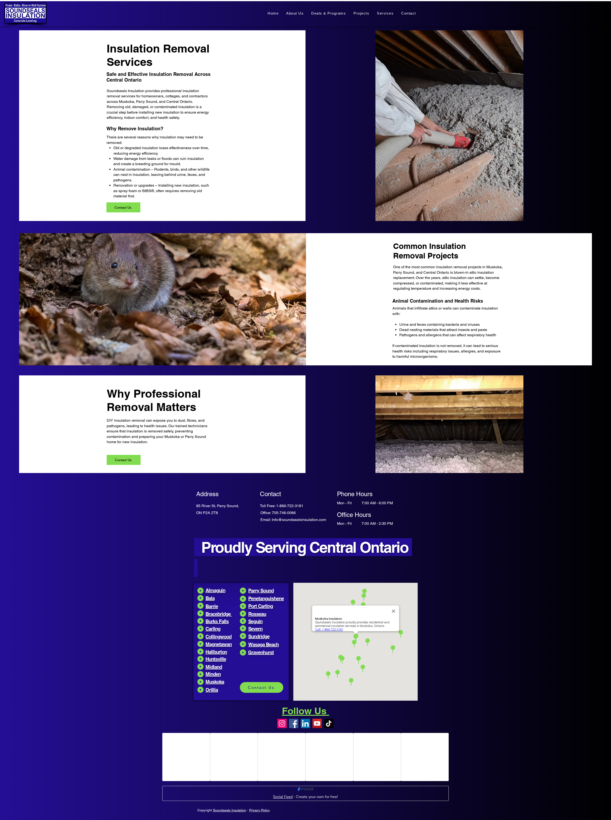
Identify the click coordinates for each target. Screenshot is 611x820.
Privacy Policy (259, 810)
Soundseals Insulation (229, 810)
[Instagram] (282, 723)
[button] (385, 13)
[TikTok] (328, 723)
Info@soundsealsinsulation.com (299, 519)
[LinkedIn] (305, 723)
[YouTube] (317, 723)
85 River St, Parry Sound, (217, 506)
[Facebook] (293, 723)
